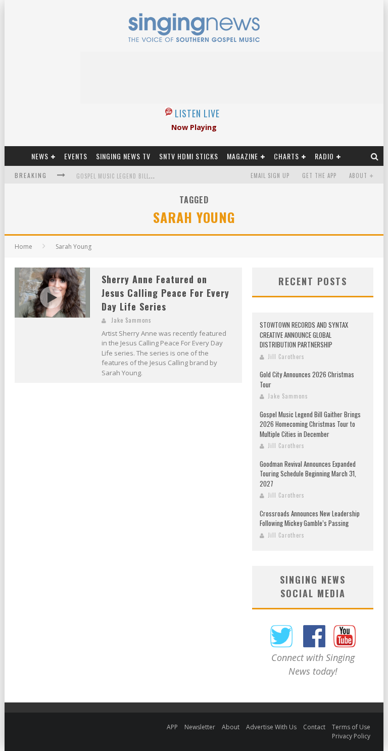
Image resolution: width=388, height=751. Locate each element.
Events (75, 156)
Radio (324, 156)
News (39, 156)
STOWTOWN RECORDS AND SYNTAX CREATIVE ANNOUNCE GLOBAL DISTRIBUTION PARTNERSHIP (304, 334)
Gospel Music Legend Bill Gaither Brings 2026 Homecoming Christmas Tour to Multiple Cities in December (310, 424)
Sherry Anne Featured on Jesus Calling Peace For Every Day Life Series (165, 293)
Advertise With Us (271, 727)
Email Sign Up (270, 175)
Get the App (319, 175)
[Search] (375, 156)
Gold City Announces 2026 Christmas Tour (307, 379)
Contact (314, 727)
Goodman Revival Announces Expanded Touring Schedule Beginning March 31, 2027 (308, 474)
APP (172, 727)
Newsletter (199, 727)
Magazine (242, 156)
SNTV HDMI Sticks (188, 156)
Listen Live (197, 113)
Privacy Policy (351, 736)
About (358, 175)
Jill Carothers (286, 356)
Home (23, 246)
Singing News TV (123, 156)
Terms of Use (351, 727)
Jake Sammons (131, 320)
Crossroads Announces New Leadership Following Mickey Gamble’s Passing (310, 518)
